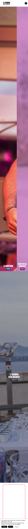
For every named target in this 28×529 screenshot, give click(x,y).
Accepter (4, 526)
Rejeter (10, 526)
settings (18, 524)
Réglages (16, 526)
